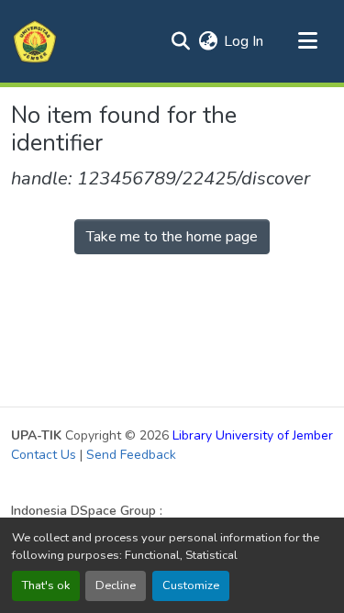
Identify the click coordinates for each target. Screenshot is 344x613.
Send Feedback (131, 454)
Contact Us (43, 454)
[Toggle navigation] (307, 41)
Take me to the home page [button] (172, 237)
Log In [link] (243, 41)
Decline (115, 585)
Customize (190, 585)
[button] (35, 41)
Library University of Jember (252, 435)
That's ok (46, 585)
